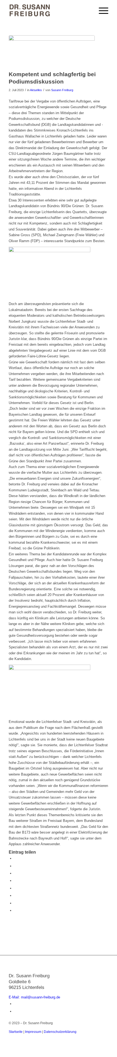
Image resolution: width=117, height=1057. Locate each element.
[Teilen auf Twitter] (15, 866)
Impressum (33, 1032)
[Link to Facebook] (15, 1004)
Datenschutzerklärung (60, 1032)
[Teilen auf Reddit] (15, 903)
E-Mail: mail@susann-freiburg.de (34, 997)
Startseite (16, 1032)
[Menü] (100, 11)
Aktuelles (36, 90)
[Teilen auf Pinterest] (15, 873)
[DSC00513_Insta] (52, 51)
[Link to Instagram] (15, 1011)
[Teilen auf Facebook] (15, 858)
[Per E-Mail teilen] (15, 910)
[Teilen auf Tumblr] (15, 888)
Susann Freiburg (62, 90)
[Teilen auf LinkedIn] (15, 881)
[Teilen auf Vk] (15, 895)
